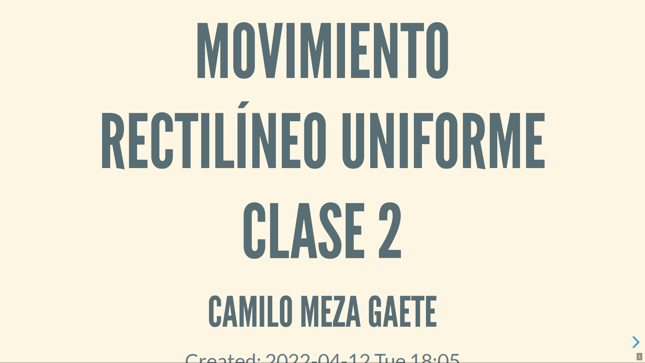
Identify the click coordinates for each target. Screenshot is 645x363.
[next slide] (635, 342)
